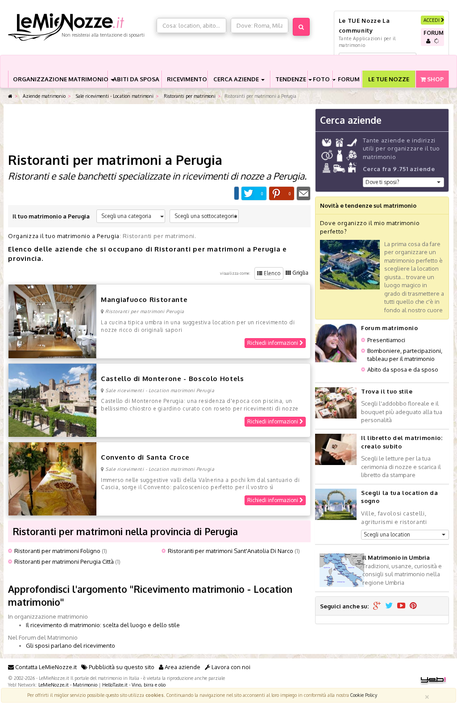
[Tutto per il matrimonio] (10, 96)
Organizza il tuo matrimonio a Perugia (64, 235)
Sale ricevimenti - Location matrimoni (114, 96)
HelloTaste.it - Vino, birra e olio (134, 684)
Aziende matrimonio (43, 96)
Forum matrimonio (389, 327)
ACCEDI (432, 20)
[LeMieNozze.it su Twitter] (389, 606)
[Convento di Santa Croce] (52, 478)
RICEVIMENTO (187, 79)
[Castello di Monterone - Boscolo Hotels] (52, 399)
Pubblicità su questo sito (120, 666)
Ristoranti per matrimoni (189, 96)
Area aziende (181, 666)
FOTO (322, 79)
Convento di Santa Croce (145, 457)
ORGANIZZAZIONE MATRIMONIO (60, 79)
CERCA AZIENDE (236, 79)
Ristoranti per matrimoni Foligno (57, 550)
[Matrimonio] (80, 27)
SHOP (435, 79)
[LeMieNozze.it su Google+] (377, 606)
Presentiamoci (386, 340)
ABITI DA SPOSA (136, 79)
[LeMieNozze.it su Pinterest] (413, 606)
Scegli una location (387, 534)
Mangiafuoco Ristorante (144, 299)
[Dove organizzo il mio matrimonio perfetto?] (350, 264)
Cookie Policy (363, 695)
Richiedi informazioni (273, 342)
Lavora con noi (230, 666)
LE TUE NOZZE (388, 79)
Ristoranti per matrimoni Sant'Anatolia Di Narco (230, 550)
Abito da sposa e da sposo (402, 369)
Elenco (271, 273)
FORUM (349, 79)
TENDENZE (291, 79)
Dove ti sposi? (382, 182)
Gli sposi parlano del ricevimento (70, 645)
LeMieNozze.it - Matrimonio (67, 684)
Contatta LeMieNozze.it (45, 666)
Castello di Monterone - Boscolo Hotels (172, 378)
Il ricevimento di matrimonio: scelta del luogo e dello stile (103, 625)
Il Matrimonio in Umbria (396, 557)
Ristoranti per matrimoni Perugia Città (64, 561)
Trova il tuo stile (387, 391)
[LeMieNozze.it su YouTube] (401, 606)
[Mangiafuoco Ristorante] (52, 320)
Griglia (299, 272)
